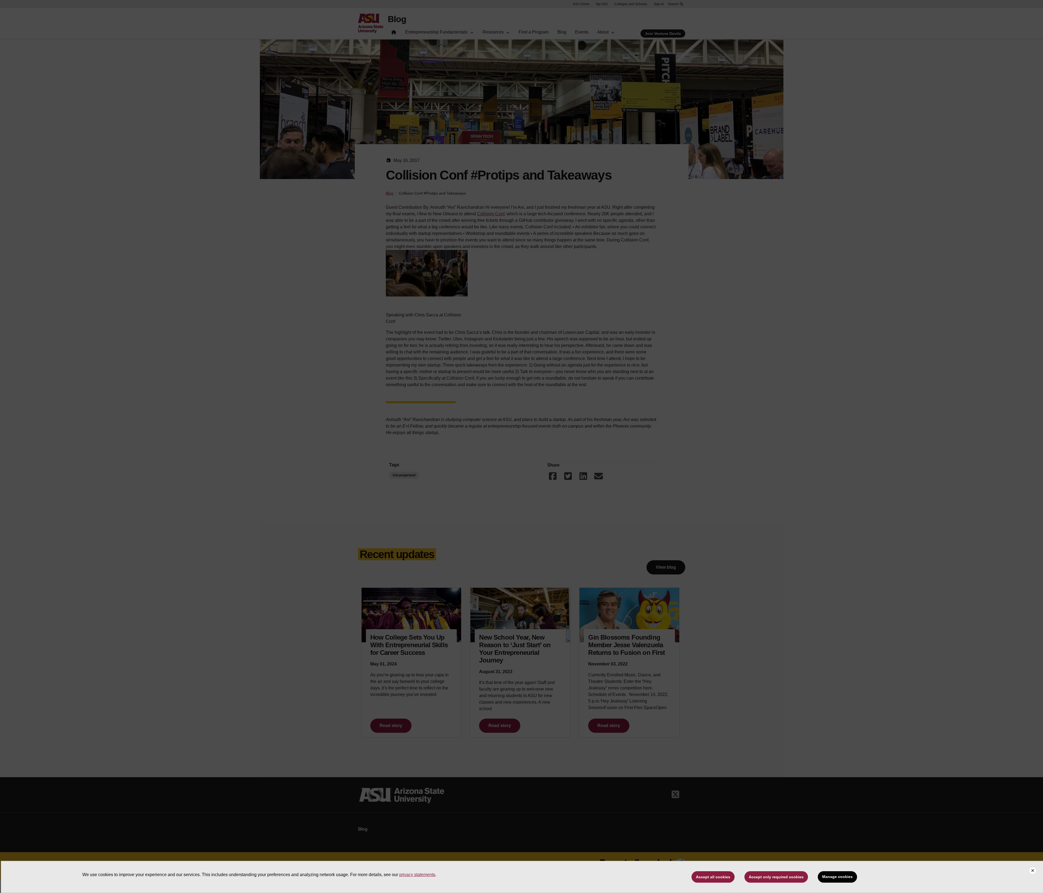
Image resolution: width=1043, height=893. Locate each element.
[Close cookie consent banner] (1032, 870)
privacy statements (417, 874)
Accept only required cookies (776, 877)
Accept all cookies (713, 877)
